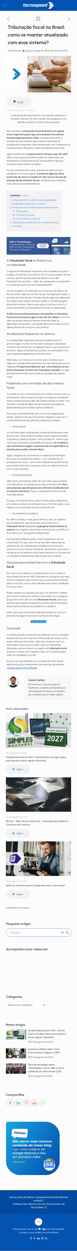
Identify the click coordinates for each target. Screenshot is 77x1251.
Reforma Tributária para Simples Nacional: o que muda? (35, 885)
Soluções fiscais (38, 621)
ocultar (25, 195)
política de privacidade (47, 1232)
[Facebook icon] (31, 1238)
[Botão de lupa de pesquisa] (67, 932)
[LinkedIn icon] (38, 1238)
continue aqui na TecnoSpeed (22, 668)
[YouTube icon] (34, 1238)
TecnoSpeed (36, 1207)
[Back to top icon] (38, 1222)
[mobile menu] (5, 5)
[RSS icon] (46, 1238)
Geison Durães (32, 50)
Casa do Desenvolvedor (48, 1204)
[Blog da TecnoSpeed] (38, 5)
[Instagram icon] (42, 1238)
